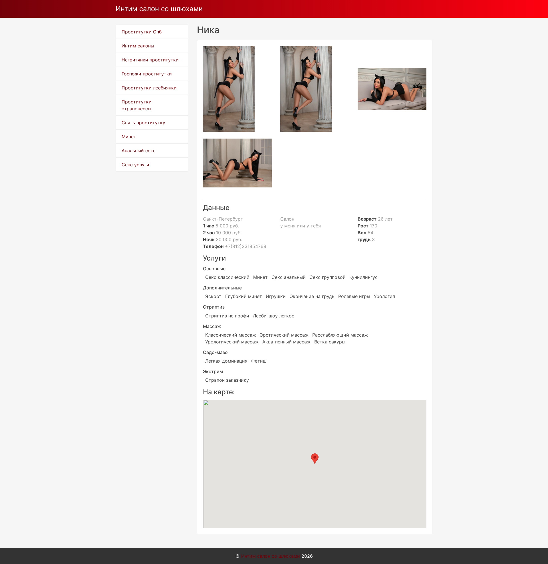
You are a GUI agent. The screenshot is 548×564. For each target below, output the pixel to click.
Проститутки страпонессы (137, 105)
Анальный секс (139, 150)
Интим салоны (138, 46)
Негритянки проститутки (150, 60)
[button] (315, 458)
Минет (129, 136)
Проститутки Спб (142, 32)
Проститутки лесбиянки (149, 88)
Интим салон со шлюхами (159, 9)
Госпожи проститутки (147, 74)
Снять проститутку (143, 122)
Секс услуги (135, 164)
